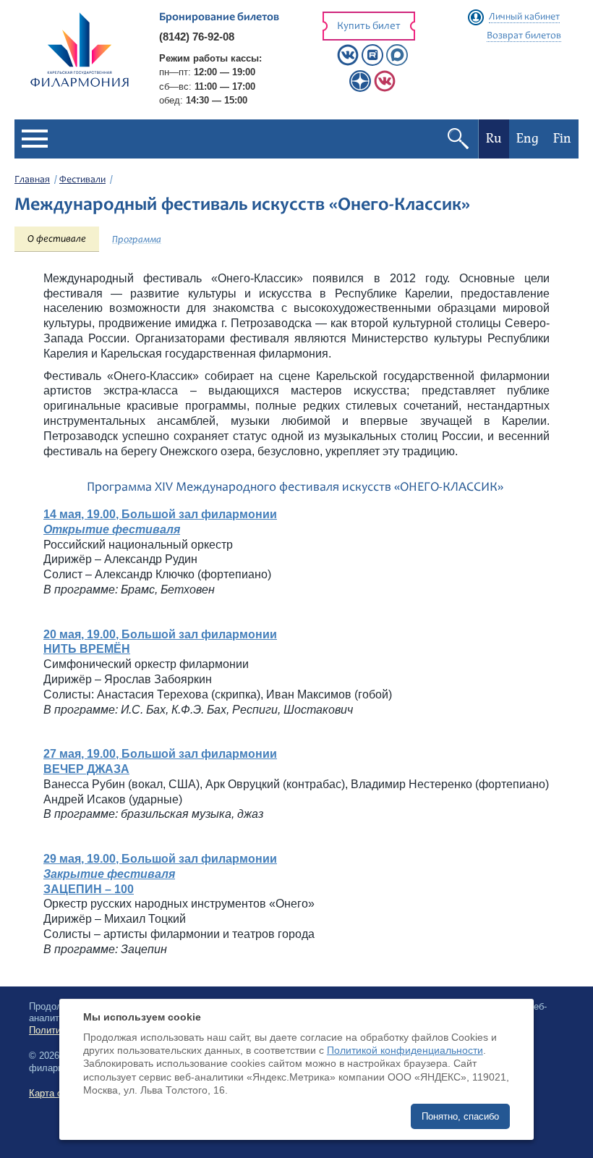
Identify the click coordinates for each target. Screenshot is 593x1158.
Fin (562, 138)
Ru (494, 138)
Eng (527, 138)
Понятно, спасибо (460, 1116)
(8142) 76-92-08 (196, 36)
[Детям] (385, 88)
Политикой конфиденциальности (405, 1050)
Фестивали (82, 180)
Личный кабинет (524, 17)
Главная (32, 180)
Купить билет (369, 26)
